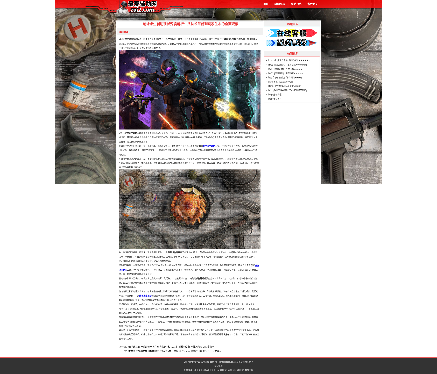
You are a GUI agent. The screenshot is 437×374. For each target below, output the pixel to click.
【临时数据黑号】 (275, 98)
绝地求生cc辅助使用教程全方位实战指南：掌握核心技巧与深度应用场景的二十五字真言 (175, 351)
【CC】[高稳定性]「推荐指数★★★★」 (285, 73)
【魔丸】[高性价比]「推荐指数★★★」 (285, 77)
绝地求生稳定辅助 (245, 370)
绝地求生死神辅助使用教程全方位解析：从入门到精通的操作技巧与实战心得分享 (171, 346)
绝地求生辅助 (209, 145)
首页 (266, 4)
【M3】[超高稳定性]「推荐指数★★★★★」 (287, 64)
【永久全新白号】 (275, 94)
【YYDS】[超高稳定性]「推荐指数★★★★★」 (289, 60)
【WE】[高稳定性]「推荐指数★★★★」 (285, 68)
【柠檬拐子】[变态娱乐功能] (280, 81)
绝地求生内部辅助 (228, 370)
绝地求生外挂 (213, 370)
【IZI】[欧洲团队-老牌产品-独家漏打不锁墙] (287, 90)
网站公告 (296, 4)
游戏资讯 (312, 4)
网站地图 (218, 365)
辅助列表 (279, 4)
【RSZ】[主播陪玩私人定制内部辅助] (284, 85)
